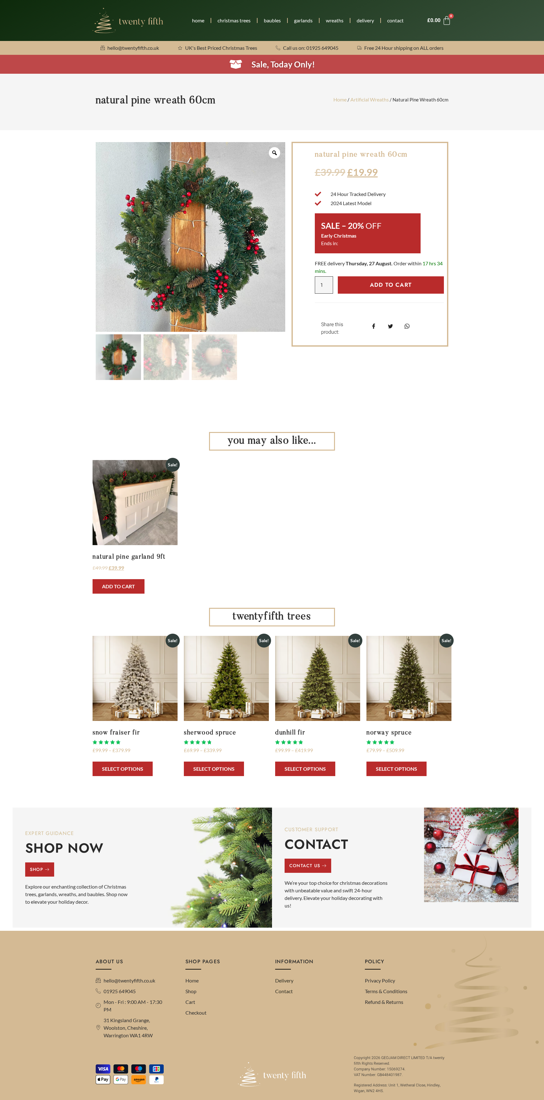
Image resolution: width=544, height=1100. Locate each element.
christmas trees (234, 20)
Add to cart (391, 285)
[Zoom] (274, 152)
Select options (122, 769)
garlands (303, 20)
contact (395, 20)
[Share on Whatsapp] (407, 326)
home (198, 20)
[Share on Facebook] (373, 326)
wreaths (334, 20)
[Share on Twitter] (390, 326)
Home (340, 99)
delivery (365, 20)
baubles (272, 20)
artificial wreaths (369, 99)
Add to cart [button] (118, 586)
